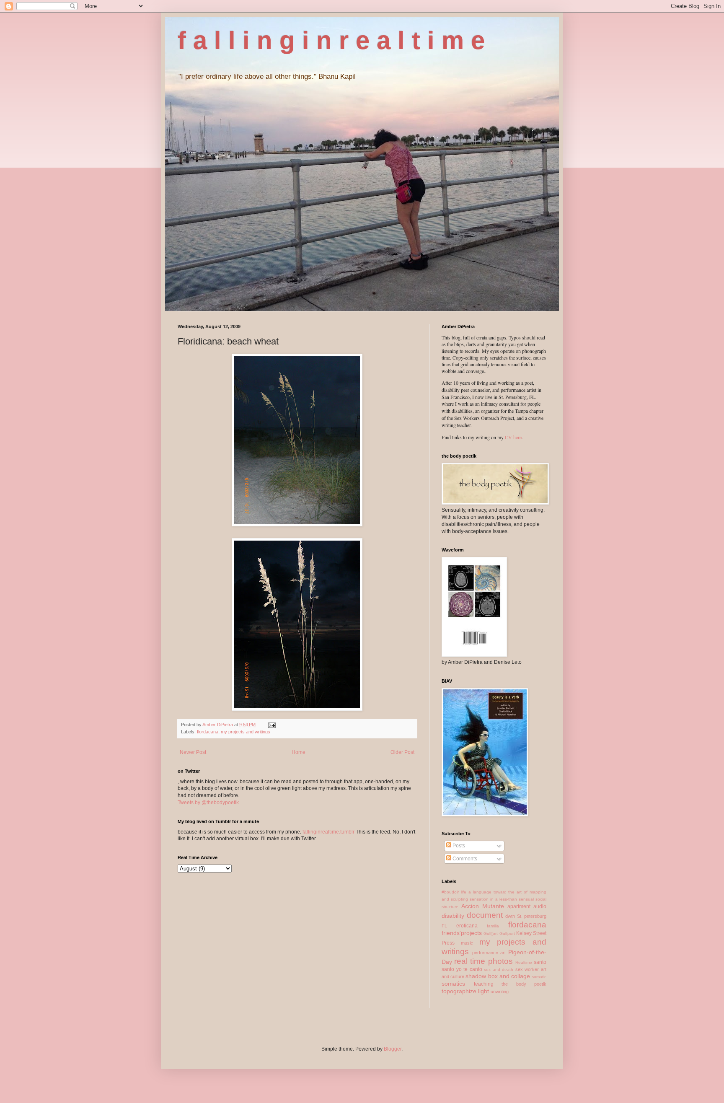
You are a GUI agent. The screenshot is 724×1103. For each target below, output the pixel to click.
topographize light (465, 991)
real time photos (483, 961)
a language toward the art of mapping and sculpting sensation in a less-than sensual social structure (494, 899)
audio (539, 906)
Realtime (523, 962)
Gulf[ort (491, 933)
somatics (453, 983)
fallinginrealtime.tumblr (328, 832)
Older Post (402, 752)
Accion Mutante (482, 906)
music (467, 942)
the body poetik (524, 983)
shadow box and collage (497, 976)
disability (453, 915)
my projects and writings (245, 731)
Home (298, 752)
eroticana (467, 926)
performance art (489, 952)
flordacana (207, 731)
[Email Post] (271, 724)
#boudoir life (454, 892)
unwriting (500, 991)
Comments (464, 859)
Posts (458, 846)
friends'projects (462, 933)
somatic (539, 976)
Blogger (392, 1049)
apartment (518, 906)
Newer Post (193, 752)
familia (493, 926)
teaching (484, 984)
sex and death (498, 969)
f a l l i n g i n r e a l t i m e (331, 40)
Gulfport (507, 933)
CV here (513, 437)
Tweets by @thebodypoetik (208, 802)
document (485, 915)
